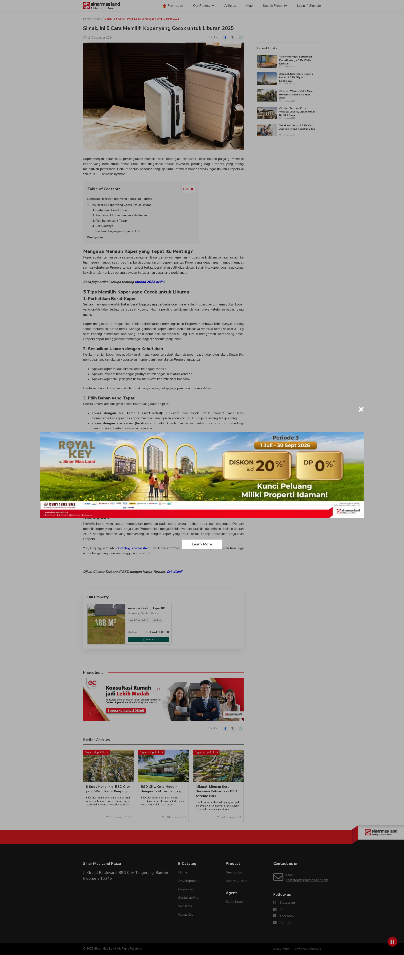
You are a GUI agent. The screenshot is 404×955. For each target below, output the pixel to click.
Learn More (202, 544)
